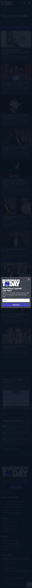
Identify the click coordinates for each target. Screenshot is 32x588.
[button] (29, 279)
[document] (16, 294)
